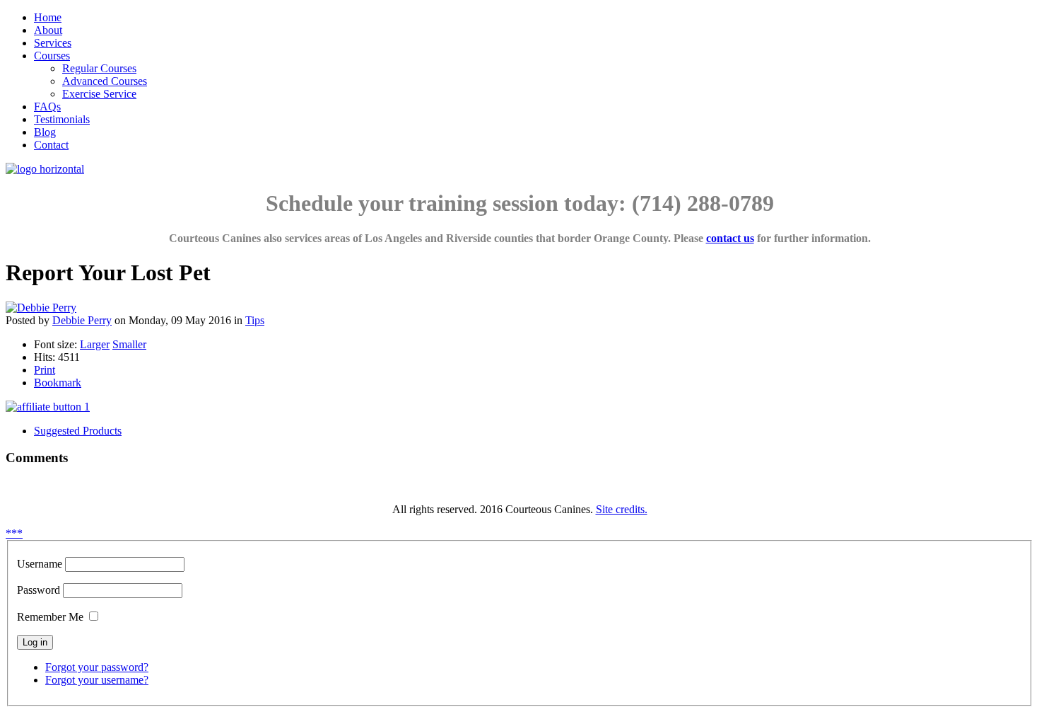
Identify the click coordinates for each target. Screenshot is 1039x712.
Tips (254, 320)
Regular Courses (99, 68)
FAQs (47, 107)
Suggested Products (78, 431)
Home (47, 17)
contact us (730, 238)
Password (38, 590)
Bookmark (57, 383)
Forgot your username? (96, 680)
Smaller (129, 344)
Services (52, 43)
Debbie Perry (82, 320)
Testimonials (62, 119)
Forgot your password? (96, 667)
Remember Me (50, 617)
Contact (51, 145)
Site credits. (621, 509)
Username (39, 564)
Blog (45, 132)
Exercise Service (99, 94)
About (48, 30)
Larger (95, 344)
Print (44, 370)
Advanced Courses (104, 81)
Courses (52, 56)
